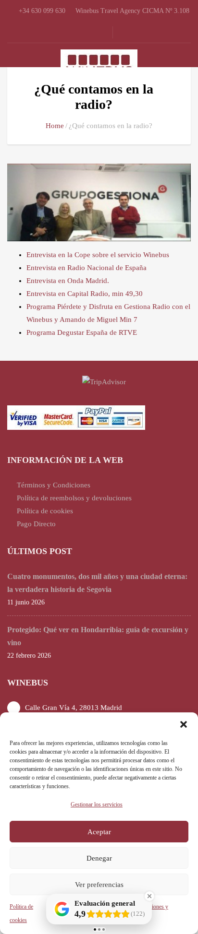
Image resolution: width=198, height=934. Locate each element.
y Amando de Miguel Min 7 (94, 319)
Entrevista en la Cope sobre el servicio (84, 255)
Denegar (99, 858)
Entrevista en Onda (56, 280)
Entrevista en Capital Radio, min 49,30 (84, 293)
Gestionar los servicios (97, 804)
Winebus (156, 255)
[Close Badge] (149, 896)
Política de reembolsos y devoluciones (74, 498)
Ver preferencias (99, 884)
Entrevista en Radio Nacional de (75, 268)
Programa (41, 332)
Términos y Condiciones (53, 485)
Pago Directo (36, 524)
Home (55, 126)
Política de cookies (45, 511)
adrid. (100, 280)
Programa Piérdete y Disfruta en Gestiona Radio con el (108, 306)
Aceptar (99, 832)
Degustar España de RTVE (97, 332)
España (136, 268)
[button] (183, 724)
